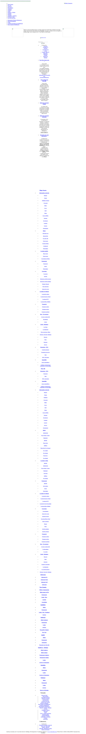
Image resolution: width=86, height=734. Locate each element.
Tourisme (45, 218)
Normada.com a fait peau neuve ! (44, 135)
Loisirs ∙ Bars (44, 597)
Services (45, 344)
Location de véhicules (44, 291)
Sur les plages (45, 486)
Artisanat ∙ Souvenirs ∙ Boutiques (45, 334)
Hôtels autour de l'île (44, 592)
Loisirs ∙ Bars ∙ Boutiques (44, 612)
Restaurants (44, 261)
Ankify (9, 11)
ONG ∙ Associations (45, 357)
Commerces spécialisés (45, 564)
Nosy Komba (10, 7)
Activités (45, 276)
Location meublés (44, 251)
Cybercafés (46, 203)
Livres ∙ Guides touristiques (45, 713)
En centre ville (45, 238)
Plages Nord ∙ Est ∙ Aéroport (45, 448)
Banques (45, 195)
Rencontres (45, 719)
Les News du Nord (11, 18)
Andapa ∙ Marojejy (45, 52)
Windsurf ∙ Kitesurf (45, 284)
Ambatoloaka (45, 465)
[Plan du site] (43, 40)
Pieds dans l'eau (45, 233)
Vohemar (9, 14)
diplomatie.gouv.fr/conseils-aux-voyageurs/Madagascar (44, 76)
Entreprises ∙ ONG (44, 347)
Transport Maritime (45, 715)
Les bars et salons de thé (45, 316)
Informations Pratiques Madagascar (15, 20)
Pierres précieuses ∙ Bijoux (45, 332)
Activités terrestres (45, 516)
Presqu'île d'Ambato (44, 629)
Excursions (44, 271)
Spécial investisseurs (12, 21)
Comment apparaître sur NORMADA (15, 23)
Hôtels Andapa (44, 652)
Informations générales (44, 193)
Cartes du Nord (44, 695)
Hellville (45, 440)
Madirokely (45, 470)
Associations (44, 602)
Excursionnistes (45, 511)
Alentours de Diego (45, 698)
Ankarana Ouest (44, 579)
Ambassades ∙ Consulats (45, 716)
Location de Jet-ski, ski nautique (45, 503)
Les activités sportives (45, 569)
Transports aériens (45, 309)
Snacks (45, 266)
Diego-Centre (45, 253)
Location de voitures (45, 294)
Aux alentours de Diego (45, 258)
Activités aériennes (45, 531)
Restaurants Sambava (44, 655)
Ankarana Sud (44, 582)
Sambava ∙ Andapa (11, 12)
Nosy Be (9, 5)
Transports (44, 304)
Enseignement (45, 228)
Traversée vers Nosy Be (44, 645)
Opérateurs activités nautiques (45, 281)
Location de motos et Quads (45, 296)
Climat (45, 213)
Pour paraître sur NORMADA (44, 704)
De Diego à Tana (11, 16)
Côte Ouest (45, 473)
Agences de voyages (45, 513)
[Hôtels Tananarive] (68, 3)
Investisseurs (45, 220)
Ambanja (9, 10)
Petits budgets (45, 248)
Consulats (45, 223)
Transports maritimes (45, 311)
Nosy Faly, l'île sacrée (46, 50)
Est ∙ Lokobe (45, 450)
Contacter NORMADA (44, 705)
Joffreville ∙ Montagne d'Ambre (45, 54)
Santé (46, 210)
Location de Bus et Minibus (45, 301)
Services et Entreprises (44, 662)
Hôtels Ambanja (44, 620)
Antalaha (9, 13)
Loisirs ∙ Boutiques (44, 324)
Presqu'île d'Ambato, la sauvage (45, 47)
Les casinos (46, 551)
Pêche (46, 526)
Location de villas (44, 460)
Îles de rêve (46, 455)
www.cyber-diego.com (52, 731)
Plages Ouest (45, 443)
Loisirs (44, 625)
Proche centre (45, 241)
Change (45, 198)
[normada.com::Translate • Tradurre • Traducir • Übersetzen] (43, 37)
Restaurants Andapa (44, 657)
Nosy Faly (44, 632)
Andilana (45, 445)
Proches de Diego (45, 243)
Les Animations (45, 329)
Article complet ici (44, 132)
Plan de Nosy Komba (45, 702)
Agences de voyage (45, 289)
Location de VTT (45, 299)
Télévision (45, 711)
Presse (45, 712)
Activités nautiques (45, 529)
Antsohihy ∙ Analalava (12, 15)
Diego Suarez (10, 4)
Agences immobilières (45, 362)
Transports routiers (45, 306)
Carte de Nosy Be (45, 701)
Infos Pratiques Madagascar (44, 706)
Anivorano (44, 584)
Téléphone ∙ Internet (45, 200)
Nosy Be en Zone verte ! (44, 61)
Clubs (46, 354)
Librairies (45, 342)
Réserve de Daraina (45, 57)
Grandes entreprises (45, 349)
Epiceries (45, 337)
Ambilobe (10, 9)
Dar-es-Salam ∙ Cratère (45, 435)
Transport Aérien (45, 714)
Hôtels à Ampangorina (44, 589)
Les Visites (45, 327)
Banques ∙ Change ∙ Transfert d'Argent (45, 708)
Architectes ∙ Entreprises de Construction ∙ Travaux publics (45, 365)
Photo (46, 339)
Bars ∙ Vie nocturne (44, 314)
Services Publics (45, 215)
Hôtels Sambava (44, 650)
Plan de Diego (45, 696)
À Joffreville (45, 246)
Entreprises (46, 373)
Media (45, 205)
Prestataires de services (45, 352)
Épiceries (45, 556)
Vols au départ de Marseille (44, 80)
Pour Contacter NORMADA (13, 24)
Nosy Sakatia (45, 453)
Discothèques (45, 319)
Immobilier (44, 359)
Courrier (45, 225)
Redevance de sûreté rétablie (44, 103)
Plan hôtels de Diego (45, 697)
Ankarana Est (44, 577)
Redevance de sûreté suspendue (44, 116)
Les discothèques (45, 549)
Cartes (9, 22)
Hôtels (44, 230)
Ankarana (10, 6)
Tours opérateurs (45, 286)
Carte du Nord (45, 699)
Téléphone (45, 397)
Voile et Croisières (45, 521)
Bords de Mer (45, 236)
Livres (45, 208)
